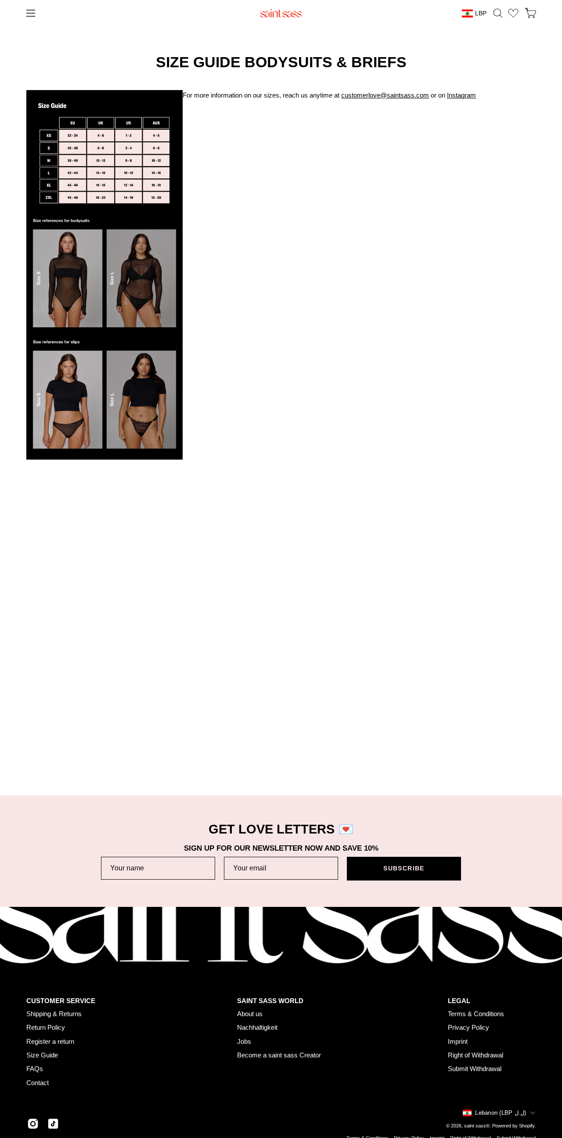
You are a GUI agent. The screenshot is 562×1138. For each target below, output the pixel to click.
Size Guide (42, 1055)
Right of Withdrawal (475, 1055)
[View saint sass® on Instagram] (33, 1124)
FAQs (34, 1069)
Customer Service (60, 1000)
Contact (37, 1082)
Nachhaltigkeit (257, 1027)
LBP (480, 13)
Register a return (50, 1041)
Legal (459, 1000)
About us (250, 1014)
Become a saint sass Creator (279, 1055)
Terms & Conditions (476, 1014)
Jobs (244, 1041)
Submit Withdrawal (474, 1069)
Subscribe (403, 868)
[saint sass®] (281, 13)
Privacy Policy (468, 1027)
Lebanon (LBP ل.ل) (500, 1112)
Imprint (458, 1041)
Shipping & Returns (54, 1014)
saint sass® (477, 1125)
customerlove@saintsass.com (385, 95)
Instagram (461, 95)
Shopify (526, 1125)
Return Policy (45, 1027)
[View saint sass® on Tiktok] (53, 1124)
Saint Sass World (270, 1000)
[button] (498, 13)
